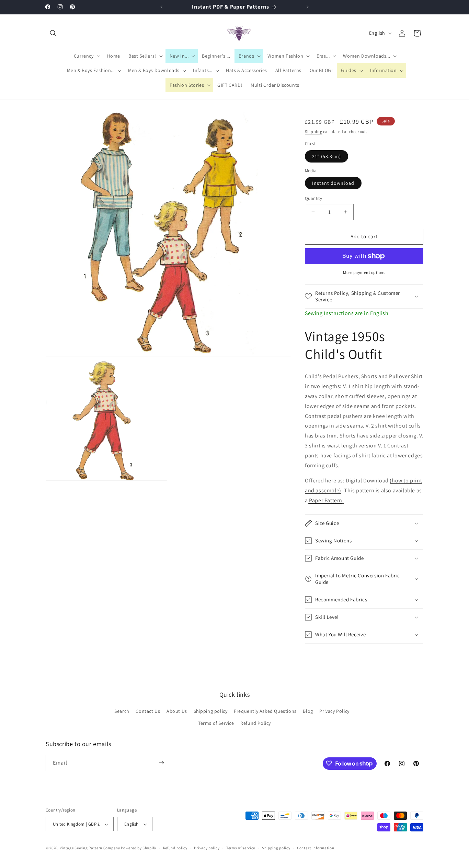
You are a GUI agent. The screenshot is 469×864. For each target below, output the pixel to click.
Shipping (313, 131)
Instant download (333, 183)
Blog (308, 711)
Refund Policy (255, 723)
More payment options (364, 272)
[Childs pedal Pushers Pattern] (308, 500)
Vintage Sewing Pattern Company (90, 848)
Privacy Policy (334, 711)
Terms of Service (216, 723)
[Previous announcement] (161, 6)
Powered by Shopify (138, 848)
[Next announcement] (307, 6)
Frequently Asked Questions (265, 711)
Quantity (313, 198)
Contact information (315, 847)
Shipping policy (211, 711)
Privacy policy (206, 847)
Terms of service (240, 847)
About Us (177, 711)
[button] (53, 33)
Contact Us (148, 711)
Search (121, 711)
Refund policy (175, 847)
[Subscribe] (161, 763)
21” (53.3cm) (326, 156)
